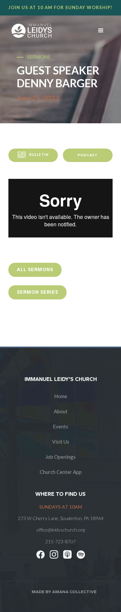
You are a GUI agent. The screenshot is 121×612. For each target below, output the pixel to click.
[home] (44, 30)
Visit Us (60, 442)
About (61, 411)
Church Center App (61, 472)
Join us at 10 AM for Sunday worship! (60, 7)
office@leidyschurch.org (61, 530)
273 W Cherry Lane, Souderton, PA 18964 (61, 518)
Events (60, 426)
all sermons (35, 269)
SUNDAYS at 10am (60, 507)
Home (60, 396)
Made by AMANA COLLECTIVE (64, 591)
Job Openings (60, 457)
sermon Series (37, 292)
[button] (101, 31)
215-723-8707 (60, 541)
